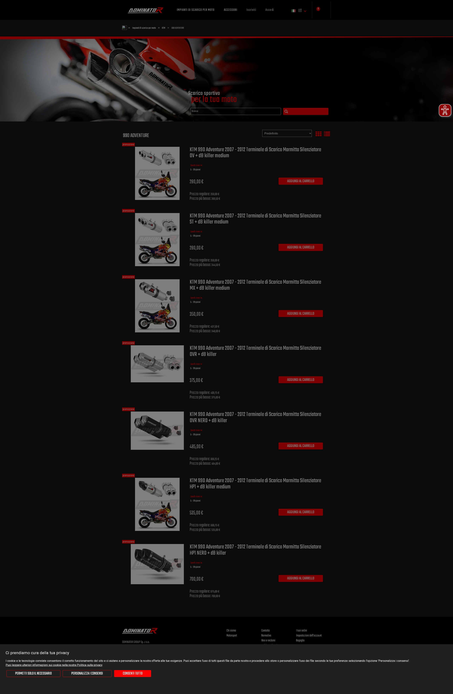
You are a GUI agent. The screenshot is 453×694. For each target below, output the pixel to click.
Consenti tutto (132, 673)
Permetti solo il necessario (33, 673)
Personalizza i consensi (87, 673)
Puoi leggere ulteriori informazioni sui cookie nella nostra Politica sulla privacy (54, 665)
